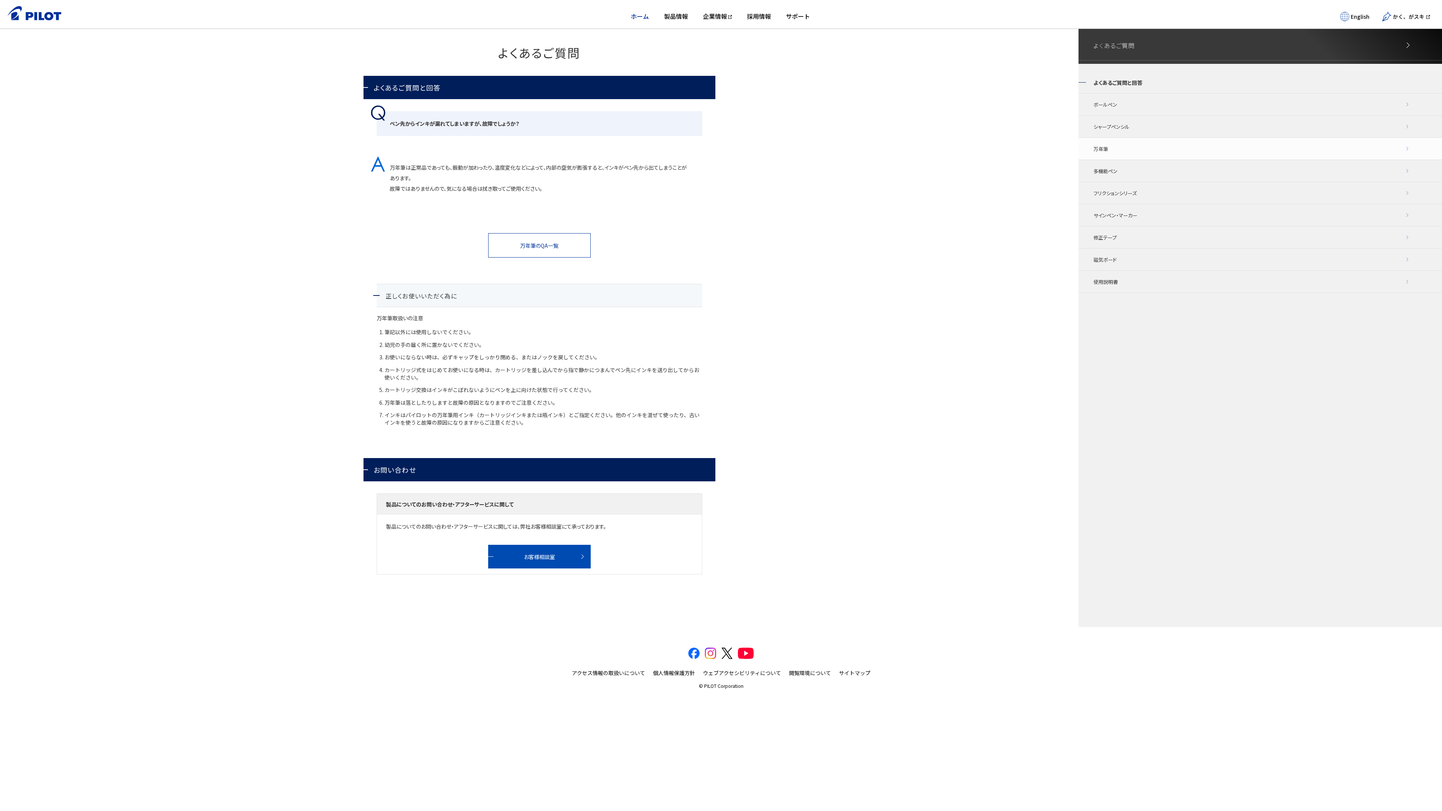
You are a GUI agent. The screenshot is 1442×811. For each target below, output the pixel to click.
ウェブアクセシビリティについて (742, 673)
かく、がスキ (1408, 16)
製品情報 (676, 16)
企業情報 (715, 16)
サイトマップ (854, 673)
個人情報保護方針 (674, 673)
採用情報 (759, 16)
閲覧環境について (810, 673)
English (1360, 16)
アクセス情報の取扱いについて (608, 673)
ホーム (640, 16)
